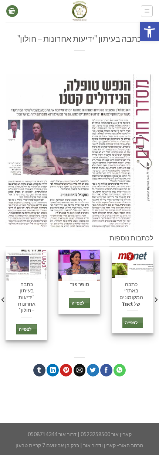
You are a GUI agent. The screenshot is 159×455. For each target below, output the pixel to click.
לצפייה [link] (131, 322)
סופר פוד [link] (79, 284)
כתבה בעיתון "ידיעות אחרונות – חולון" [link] (26, 297)
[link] (149, 31)
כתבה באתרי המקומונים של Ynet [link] (131, 294)
